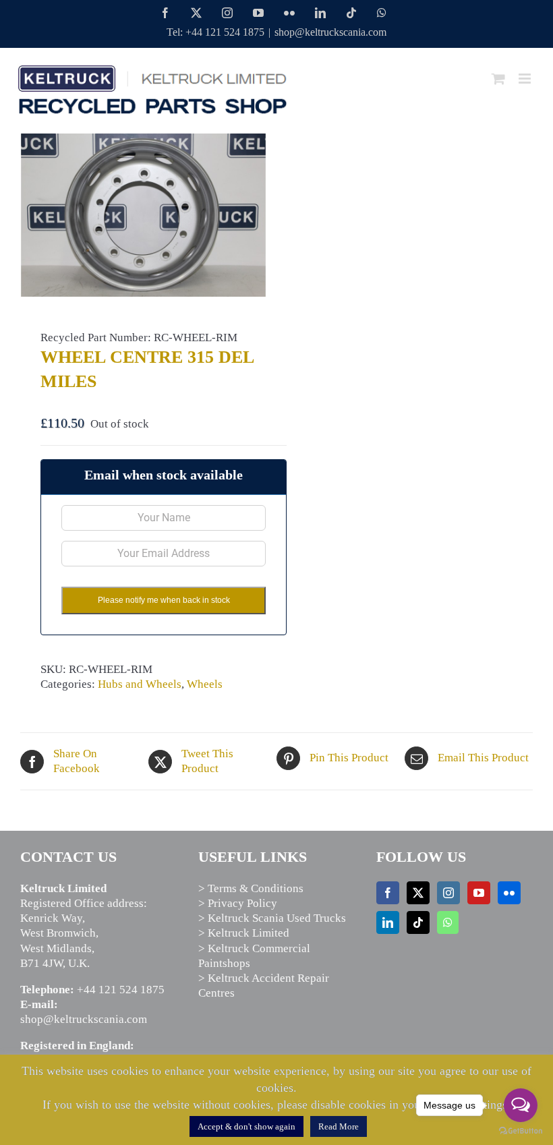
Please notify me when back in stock (164, 600)
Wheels (205, 684)
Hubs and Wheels (139, 684)
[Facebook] (387, 892)
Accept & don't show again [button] (246, 1126)
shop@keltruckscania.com (330, 32)
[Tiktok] (418, 922)
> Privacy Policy (237, 903)
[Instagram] (448, 892)
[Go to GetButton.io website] (520, 1131)
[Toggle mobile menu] (526, 78)
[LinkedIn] (387, 922)
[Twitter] (418, 892)
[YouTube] (478, 892)
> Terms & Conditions (250, 888)
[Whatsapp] (448, 922)
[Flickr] (509, 892)
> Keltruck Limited (243, 933)
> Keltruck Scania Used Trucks (272, 918)
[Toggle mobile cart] (498, 78)
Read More (338, 1126)
